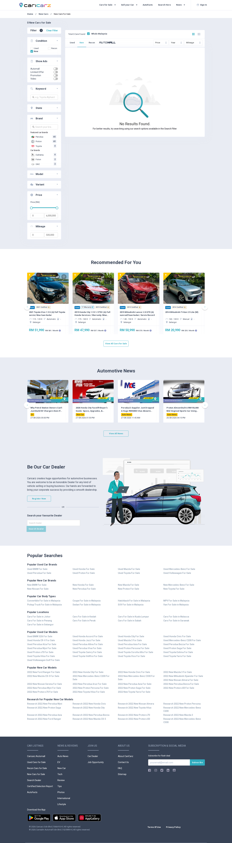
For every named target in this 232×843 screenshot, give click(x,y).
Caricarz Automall (36, 756)
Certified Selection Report (40, 786)
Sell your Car (127, 5)
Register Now (39, 498)
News (179, 5)
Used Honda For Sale (84, 569)
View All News (116, 433)
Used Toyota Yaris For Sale (177, 656)
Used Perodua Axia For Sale (132, 644)
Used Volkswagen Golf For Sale (43, 660)
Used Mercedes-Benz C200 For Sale (182, 640)
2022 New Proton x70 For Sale (42, 692)
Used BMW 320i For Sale (39, 636)
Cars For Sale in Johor (39, 616)
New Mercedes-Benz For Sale (178, 585)
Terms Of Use (154, 827)
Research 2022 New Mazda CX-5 (89, 719)
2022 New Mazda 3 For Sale (177, 672)
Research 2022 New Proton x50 (134, 719)
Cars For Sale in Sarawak (176, 620)
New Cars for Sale (36, 774)
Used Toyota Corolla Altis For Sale (135, 652)
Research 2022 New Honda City (89, 707)
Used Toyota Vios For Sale (131, 656)
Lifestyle (61, 804)
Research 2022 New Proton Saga (44, 707)
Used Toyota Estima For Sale (178, 652)
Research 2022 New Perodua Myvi (44, 703)
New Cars (43, 14)
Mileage (190, 42)
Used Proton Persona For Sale (133, 648)
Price (158, 42)
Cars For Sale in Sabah (129, 620)
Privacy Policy (173, 827)
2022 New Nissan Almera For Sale (180, 680)
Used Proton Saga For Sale (177, 648)
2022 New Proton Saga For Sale (134, 688)
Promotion (35, 75)
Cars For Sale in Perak (84, 620)
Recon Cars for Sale (37, 768)
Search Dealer (36, 529)
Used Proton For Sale (84, 573)
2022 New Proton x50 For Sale (178, 688)
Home (30, 14)
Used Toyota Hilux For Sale (41, 656)
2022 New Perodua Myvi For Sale (44, 688)
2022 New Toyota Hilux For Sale (89, 692)
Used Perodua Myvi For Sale (41, 648)
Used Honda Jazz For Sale (86, 640)
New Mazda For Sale (128, 585)
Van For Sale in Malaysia (176, 604)
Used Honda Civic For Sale (177, 636)
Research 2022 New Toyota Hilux (134, 707)
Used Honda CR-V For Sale (41, 640)
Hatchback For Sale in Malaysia (134, 600)
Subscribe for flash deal (159, 755)
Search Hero (164, 5)
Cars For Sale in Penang (39, 620)
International (63, 798)
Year (173, 42)
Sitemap (122, 774)
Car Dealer (93, 756)
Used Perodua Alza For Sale (41, 644)
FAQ (120, 768)
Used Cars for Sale (36, 762)
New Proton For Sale (128, 589)
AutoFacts (148, 5)
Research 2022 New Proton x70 (134, 715)
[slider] (31, 208)
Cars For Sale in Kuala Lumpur (133, 616)
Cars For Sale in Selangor (40, 624)
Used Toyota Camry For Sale (87, 652)
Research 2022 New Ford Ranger (44, 719)
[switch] (56, 68)
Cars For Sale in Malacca (176, 616)
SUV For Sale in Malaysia (130, 604)
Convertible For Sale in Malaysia (43, 600)
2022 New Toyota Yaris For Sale (134, 692)
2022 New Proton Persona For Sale (91, 688)
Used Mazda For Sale (129, 569)
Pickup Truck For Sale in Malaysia (44, 604)
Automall (35, 68)
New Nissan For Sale (37, 589)
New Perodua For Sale (84, 589)
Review (61, 780)
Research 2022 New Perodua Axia (44, 715)
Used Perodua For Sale (39, 573)
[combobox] (44, 97)
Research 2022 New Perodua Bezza (91, 715)
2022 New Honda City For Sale (88, 672)
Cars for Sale (106, 5)
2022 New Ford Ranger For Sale (43, 672)
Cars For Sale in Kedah (84, 616)
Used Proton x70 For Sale (40, 652)
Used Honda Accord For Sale (88, 636)
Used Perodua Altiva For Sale (88, 644)
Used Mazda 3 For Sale (130, 640)
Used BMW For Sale (37, 569)
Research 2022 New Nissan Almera (136, 703)
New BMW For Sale (36, 585)
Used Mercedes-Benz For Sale (179, 569)
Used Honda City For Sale (131, 636)
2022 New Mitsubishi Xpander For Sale (183, 676)
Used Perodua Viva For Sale (87, 648)
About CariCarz (125, 756)
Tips (59, 786)
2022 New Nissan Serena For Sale (44, 684)
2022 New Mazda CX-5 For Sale (43, 676)
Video (33, 78)
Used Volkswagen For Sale (177, 573)
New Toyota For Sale (173, 589)
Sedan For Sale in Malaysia (87, 604)
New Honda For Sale (83, 585)
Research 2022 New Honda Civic (89, 703)
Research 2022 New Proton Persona (182, 703)
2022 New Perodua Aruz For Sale (90, 684)
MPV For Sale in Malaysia (176, 600)
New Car (61, 768)
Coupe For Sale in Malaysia (87, 600)
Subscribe (197, 762)
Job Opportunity (96, 762)
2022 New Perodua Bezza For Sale (181, 684)
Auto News (62, 756)
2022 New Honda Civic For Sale (134, 672)
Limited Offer (37, 72)
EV (58, 762)
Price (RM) (35, 202)
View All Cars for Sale (116, 343)
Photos (61, 792)
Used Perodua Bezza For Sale (178, 644)
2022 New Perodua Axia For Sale (134, 684)
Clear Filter (52, 30)
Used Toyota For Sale (129, 573)
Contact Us (123, 762)
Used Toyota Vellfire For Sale (88, 656)
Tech (59, 774)
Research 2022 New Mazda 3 (178, 715)
